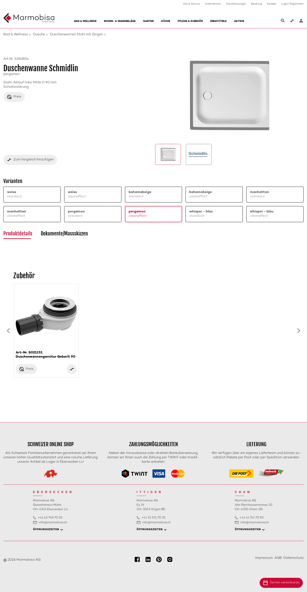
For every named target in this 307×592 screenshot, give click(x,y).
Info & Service (191, 4)
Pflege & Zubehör (190, 21)
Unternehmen (213, 4)
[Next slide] (299, 330)
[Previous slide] (8, 330)
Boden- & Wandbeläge (120, 21)
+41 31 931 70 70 (153, 517)
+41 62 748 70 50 (50, 517)
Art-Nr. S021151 (45, 355)
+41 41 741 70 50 (252, 517)
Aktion (239, 21)
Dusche (39, 34)
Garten (148, 21)
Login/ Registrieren (292, 4)
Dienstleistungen (236, 4)
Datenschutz (293, 558)
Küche (165, 21)
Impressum (264, 558)
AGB (278, 558)
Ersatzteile (218, 21)
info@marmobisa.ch (53, 522)
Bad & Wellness (85, 21)
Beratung (256, 4)
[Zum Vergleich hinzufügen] (72, 369)
